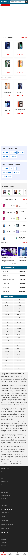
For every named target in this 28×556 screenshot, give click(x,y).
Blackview (19, 305)
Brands (12, 5)
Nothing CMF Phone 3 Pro (7, 524)
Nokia (19, 337)
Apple (7, 302)
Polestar (19, 345)
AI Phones (5, 168)
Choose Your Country (5, 5)
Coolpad (19, 308)
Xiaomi (7, 368)
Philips (7, 345)
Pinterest (3, 546)
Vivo (19, 363)
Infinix (7, 325)
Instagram (3, 549)
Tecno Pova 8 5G (5, 512)
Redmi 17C (13, 275)
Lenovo (19, 328)
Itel (19, 325)
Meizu (19, 331)
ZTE (19, 368)
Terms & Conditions (6, 485)
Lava (7, 328)
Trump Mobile (7, 360)
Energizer (7, 314)
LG (7, 331)
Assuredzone (4, 2)
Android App (4, 536)
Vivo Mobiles (4, 505)
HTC (7, 323)
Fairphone (19, 314)
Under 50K (13, 156)
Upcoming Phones (18, 5)
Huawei (19, 323)
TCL (7, 357)
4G (11, 168)
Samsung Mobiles (5, 495)
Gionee (7, 317)
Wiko (19, 366)
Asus (19, 302)
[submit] (26, 2)
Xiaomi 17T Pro (4, 516)
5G (15, 168)
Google (19, 317)
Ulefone (19, 360)
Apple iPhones (4, 492)
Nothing (7, 340)
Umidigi (7, 363)
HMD (7, 320)
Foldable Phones (7, 176)
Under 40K (5, 156)
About (2, 478)
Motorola (7, 337)
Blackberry (7, 305)
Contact (3, 475)
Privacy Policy (4, 481)
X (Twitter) (4, 542)
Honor (19, 320)
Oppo (7, 343)
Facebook (3, 539)
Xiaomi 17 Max (4, 520)
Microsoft (19, 334)
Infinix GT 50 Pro (5, 528)
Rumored (19, 348)
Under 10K (5, 153)
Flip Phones (16, 172)
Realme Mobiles (5, 499)
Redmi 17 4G (13, 287)
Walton (7, 366)
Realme (7, 348)
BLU (7, 308)
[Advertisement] (14, 22)
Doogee (19, 311)
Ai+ (7, 300)
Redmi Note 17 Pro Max (13, 279)
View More (24, 78)
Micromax (7, 334)
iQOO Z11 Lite (13, 283)
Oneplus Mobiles (5, 502)
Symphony (19, 354)
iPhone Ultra (13, 291)
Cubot (7, 311)
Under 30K (21, 153)
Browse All (24, 37)
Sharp (19, 351)
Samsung (7, 351)
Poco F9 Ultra (13, 272)
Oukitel (19, 343)
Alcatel (19, 300)
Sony (7, 354)
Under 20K (13, 153)
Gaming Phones (7, 172)
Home (2, 472)
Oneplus (19, 340)
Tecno (19, 357)
